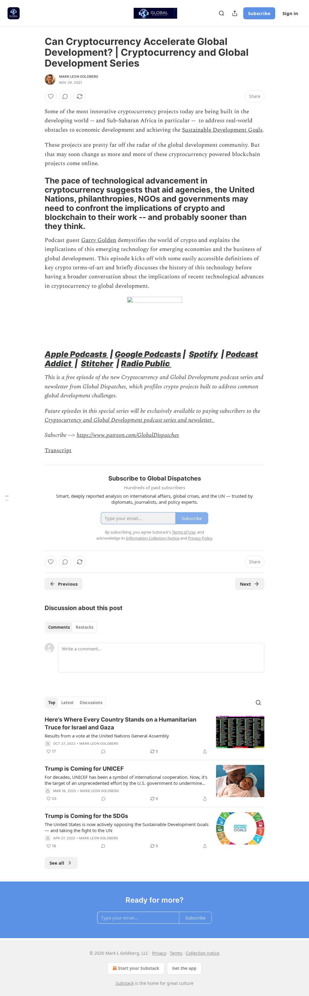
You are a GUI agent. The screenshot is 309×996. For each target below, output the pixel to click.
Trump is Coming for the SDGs (86, 816)
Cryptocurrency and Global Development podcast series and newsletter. (130, 420)
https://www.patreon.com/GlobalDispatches (128, 435)
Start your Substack (138, 968)
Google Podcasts (148, 354)
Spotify (203, 354)
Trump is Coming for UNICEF (84, 768)
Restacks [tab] (84, 627)
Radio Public (146, 363)
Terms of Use (183, 532)
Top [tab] (51, 702)
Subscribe (259, 13)
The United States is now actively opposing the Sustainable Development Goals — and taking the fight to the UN (127, 827)
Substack (125, 983)
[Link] (36, 203)
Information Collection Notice (152, 538)
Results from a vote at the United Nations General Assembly (107, 736)
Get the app (184, 968)
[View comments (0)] (65, 96)
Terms (176, 953)
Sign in (290, 13)
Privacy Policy (200, 538)
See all (56, 863)
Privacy (159, 953)
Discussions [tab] (91, 702)
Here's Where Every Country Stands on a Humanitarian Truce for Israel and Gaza (120, 723)
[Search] (221, 13)
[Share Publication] (235, 13)
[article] (154, 735)
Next (245, 584)
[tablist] (71, 627)
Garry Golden (98, 240)
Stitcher (97, 363)
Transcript (58, 450)
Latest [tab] (67, 702)
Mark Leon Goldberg (78, 76)
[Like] (51, 96)
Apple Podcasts (76, 354)
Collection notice (202, 953)
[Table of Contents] (6, 498)
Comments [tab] (59, 627)
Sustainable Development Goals (222, 130)
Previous (68, 584)
